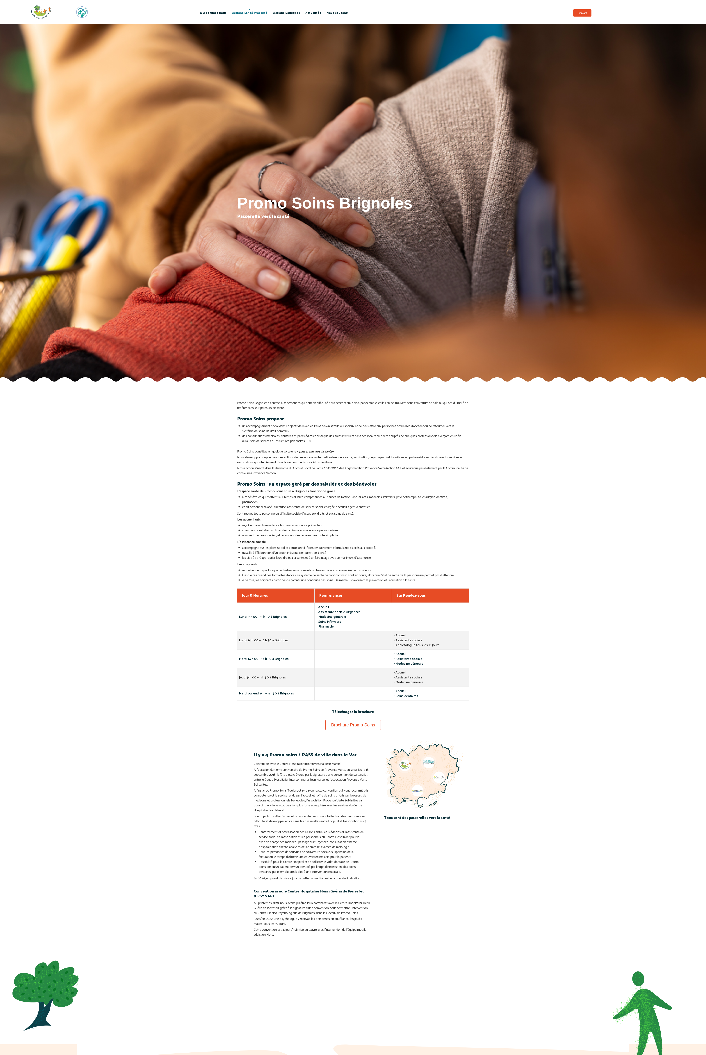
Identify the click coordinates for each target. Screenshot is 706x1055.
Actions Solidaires (286, 12)
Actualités (313, 12)
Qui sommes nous (213, 12)
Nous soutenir (337, 12)
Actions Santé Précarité (250, 12)
